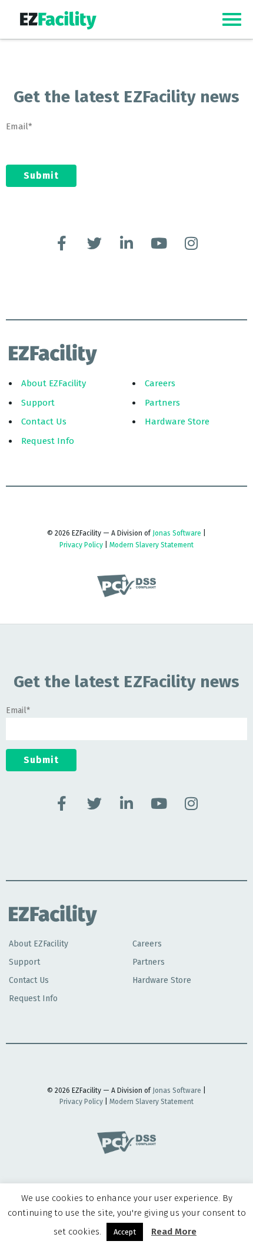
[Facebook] (61, 242)
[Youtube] (159, 242)
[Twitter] (94, 242)
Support (38, 402)
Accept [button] (125, 1231)
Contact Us (43, 421)
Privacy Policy (81, 545)
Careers (160, 383)
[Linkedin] (126, 242)
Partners (162, 402)
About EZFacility (53, 383)
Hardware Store (177, 421)
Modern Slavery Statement (151, 545)
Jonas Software (176, 533)
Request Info (47, 441)
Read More (174, 1231)
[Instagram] (191, 242)
